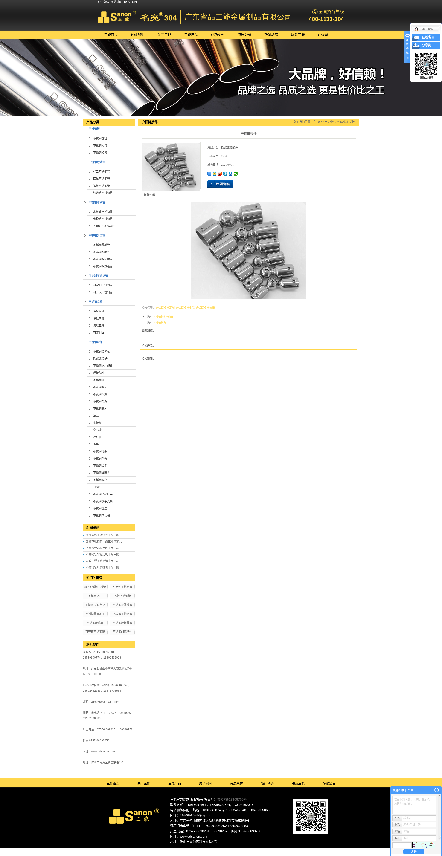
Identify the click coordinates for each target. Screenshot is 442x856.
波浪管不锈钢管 (103, 193)
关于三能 (164, 35)
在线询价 (220, 184)
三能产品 (191, 35)
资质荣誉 (244, 35)
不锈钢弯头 (100, 387)
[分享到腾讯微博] (225, 174)
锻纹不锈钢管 (101, 186)
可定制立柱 (100, 332)
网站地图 (116, 2)
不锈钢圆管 (100, 138)
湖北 (257, 849)
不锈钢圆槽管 (101, 245)
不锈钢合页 (100, 401)
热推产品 (181, 849)
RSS (127, 2)
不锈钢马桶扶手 (103, 494)
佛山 (214, 849)
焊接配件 (98, 373)
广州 (226, 849)
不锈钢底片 (100, 408)
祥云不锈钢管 (101, 171)
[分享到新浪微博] (220, 174)
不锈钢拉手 (100, 465)
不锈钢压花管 (95, 623)
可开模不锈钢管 (103, 292)
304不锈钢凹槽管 (95, 587)
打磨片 (97, 487)
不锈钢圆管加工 (95, 614)
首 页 (317, 122)
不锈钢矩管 (100, 152)
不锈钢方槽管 (101, 252)
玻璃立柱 (98, 325)
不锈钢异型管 (97, 235)
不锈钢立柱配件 (103, 365)
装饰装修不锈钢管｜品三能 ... (104, 535)
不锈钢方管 (100, 145)
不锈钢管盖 (100, 508)
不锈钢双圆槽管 (103, 259)
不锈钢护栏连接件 (164, 317)
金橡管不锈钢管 (103, 219)
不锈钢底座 (100, 480)
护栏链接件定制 (165, 307)
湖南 (251, 849)
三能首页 (111, 35)
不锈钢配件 (95, 342)
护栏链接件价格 (205, 307)
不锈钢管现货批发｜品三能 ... (104, 567)
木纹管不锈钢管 (103, 212)
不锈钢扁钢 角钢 (95, 605)
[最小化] (436, 790)
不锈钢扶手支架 (103, 501)
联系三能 (298, 35)
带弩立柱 (98, 311)
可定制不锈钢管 (98, 276)
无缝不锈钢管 (122, 596)
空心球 (97, 430)
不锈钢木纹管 (97, 202)
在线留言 (325, 35)
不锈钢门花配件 (122, 631)
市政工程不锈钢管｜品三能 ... (104, 561)
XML (135, 2)
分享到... (428, 45)
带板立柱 (98, 318)
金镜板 (97, 423)
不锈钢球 (98, 380)
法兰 (96, 415)
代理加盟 (138, 35)
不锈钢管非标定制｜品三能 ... (104, 548)
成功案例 (218, 35)
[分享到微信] (236, 174)
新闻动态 (271, 35)
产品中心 (330, 122)
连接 (96, 444)
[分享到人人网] (231, 174)
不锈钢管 (94, 129)
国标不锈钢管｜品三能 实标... (104, 541)
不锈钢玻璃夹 (101, 472)
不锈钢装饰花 (101, 351)
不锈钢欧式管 (97, 162)
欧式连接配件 (101, 358)
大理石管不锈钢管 (104, 226)
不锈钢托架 (100, 451)
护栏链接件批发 (185, 307)
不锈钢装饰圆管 (122, 623)
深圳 (232, 849)
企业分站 (103, 2)
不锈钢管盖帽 (101, 515)
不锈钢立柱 (95, 302)
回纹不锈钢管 (101, 178)
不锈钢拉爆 (100, 394)
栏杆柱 (97, 437)
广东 (207, 849)
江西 (263, 849)
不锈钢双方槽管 (103, 266)
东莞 (220, 849)
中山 (238, 849)
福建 (245, 849)
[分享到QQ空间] (215, 174)
